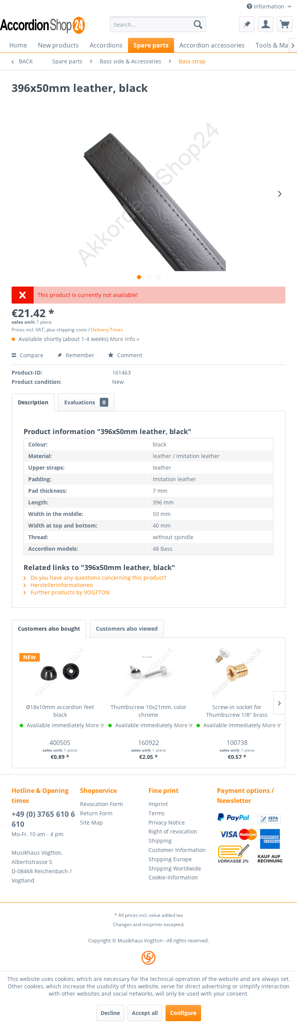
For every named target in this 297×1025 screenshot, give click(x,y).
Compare (30, 355)
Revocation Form (101, 804)
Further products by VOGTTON (69, 592)
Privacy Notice (166, 822)
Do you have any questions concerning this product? (97, 577)
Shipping (160, 840)
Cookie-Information (173, 877)
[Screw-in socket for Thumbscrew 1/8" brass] (236, 672)
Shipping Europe (170, 859)
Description (33, 402)
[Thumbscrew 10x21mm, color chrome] (148, 672)
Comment (129, 355)
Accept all (145, 1013)
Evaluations (85, 402)
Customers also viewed (127, 628)
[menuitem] (158, 24)
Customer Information (177, 850)
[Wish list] (246, 24)
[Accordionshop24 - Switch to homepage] (42, 25)
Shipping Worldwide (174, 868)
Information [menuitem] (269, 6)
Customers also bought (49, 628)
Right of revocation (172, 831)
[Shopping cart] (284, 24)
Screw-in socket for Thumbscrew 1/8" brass (237, 710)
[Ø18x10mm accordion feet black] (60, 672)
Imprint (158, 804)
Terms (156, 813)
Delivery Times (107, 329)
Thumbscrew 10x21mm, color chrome (148, 710)
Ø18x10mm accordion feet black (60, 710)
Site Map (91, 822)
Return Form (96, 813)
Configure (183, 1013)
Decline (110, 1013)
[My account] (265, 24)
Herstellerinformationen (61, 585)
